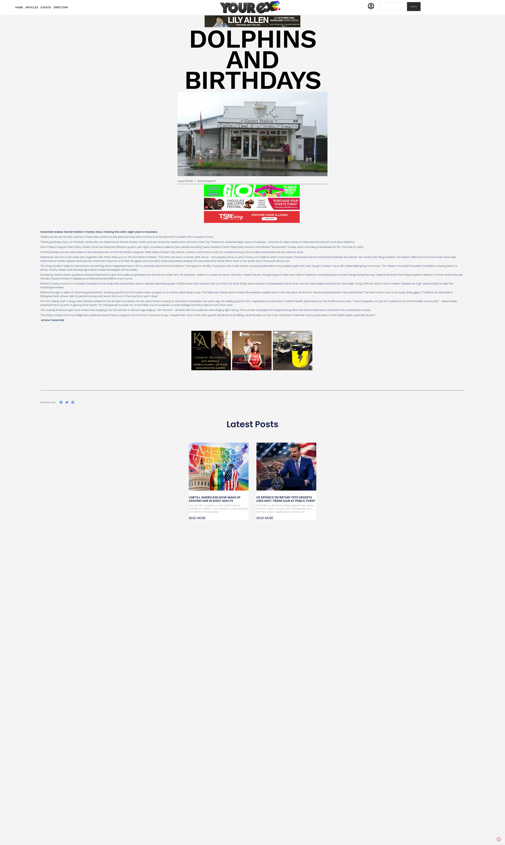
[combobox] (393, 6)
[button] (61, 402)
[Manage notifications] (499, 839)
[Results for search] (393, 12)
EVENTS (46, 7)
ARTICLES (32, 7)
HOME (19, 7)
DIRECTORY (61, 7)
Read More (197, 518)
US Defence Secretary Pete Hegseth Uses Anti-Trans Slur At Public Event (285, 499)
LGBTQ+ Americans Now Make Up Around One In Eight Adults (214, 499)
